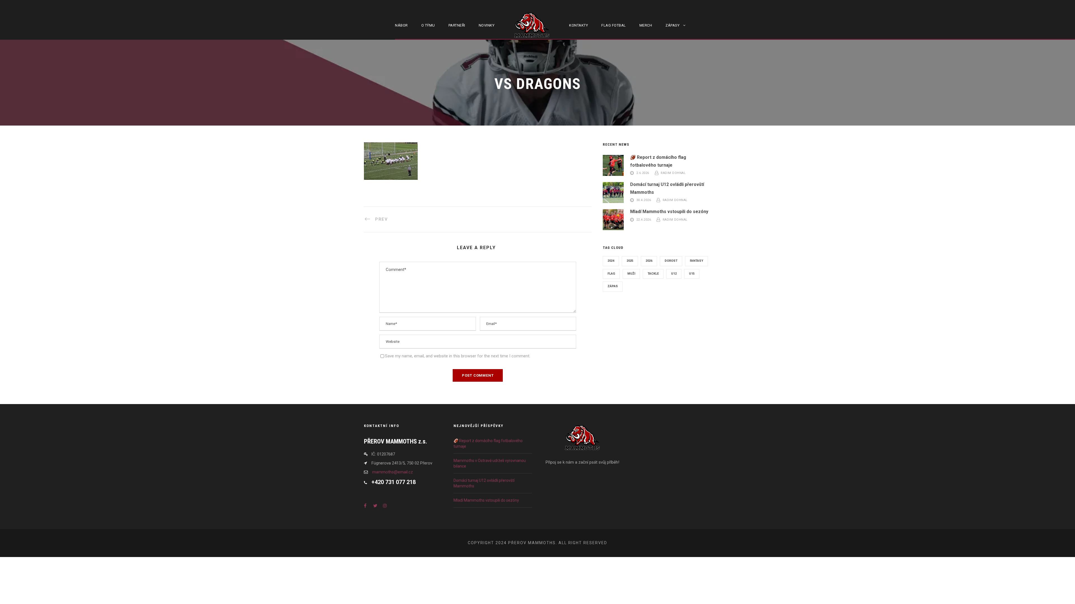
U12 (674, 273)
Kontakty (578, 25)
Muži (631, 273)
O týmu (428, 25)
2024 (610, 261)
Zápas (612, 286)
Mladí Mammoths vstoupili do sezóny (669, 211)
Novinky (487, 25)
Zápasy (672, 25)
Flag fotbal (613, 25)
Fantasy (696, 261)
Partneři (456, 25)
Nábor (401, 25)
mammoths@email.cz (392, 472)
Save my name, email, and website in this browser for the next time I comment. (457, 355)
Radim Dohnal (673, 173)
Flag (611, 273)
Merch (645, 25)
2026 (649, 261)
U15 (692, 273)
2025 (630, 261)
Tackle (653, 273)
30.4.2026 (643, 200)
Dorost (671, 261)
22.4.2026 (643, 219)
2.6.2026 (642, 173)
